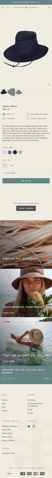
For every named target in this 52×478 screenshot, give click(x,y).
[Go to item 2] (11, 92)
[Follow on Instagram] (33, 426)
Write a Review (27, 209)
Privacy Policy (7, 437)
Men (3, 404)
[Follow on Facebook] (28, 426)
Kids (3, 407)
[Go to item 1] (3, 92)
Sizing (29, 409)
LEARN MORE (8, 313)
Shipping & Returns (9, 426)
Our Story (31, 400)
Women (5, 400)
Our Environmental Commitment (35, 405)
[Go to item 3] (18, 92)
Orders (4, 411)
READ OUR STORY (10, 264)
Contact (30, 413)
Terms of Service (8, 440)
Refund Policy (7, 433)
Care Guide (6, 430)
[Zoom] (48, 84)
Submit (47, 379)
